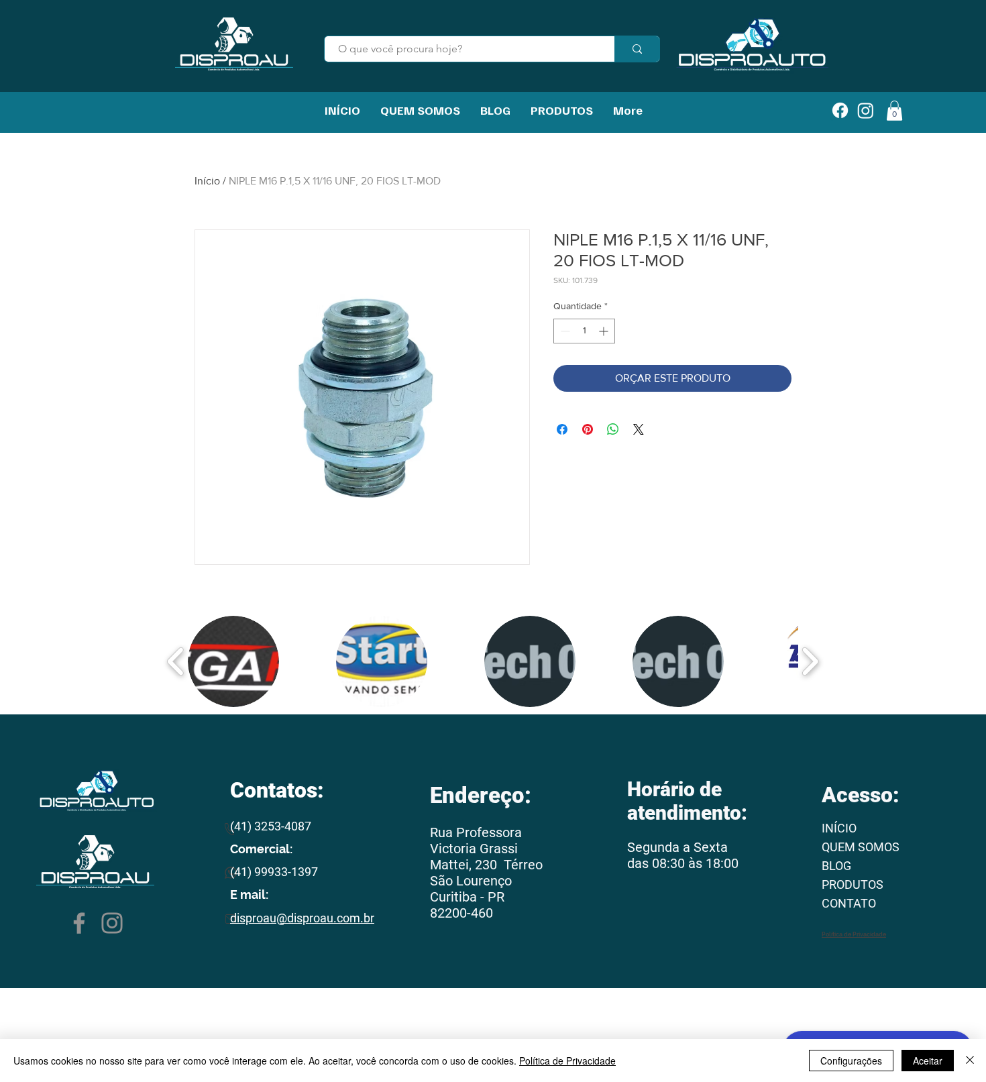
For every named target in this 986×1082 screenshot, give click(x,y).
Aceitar (927, 1060)
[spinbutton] (584, 331)
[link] (894, 111)
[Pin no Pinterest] (588, 429)
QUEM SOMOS (860, 847)
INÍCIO (839, 828)
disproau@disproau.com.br (302, 918)
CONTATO (849, 903)
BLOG (836, 866)
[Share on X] (639, 429)
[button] (233, 661)
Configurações (851, 1060)
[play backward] (176, 661)
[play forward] (810, 661)
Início (207, 180)
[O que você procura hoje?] (636, 49)
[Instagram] (112, 923)
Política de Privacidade (567, 1060)
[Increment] (604, 331)
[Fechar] (970, 1060)
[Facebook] (79, 923)
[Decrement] (563, 331)
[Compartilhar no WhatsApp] (613, 429)
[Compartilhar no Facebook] (562, 429)
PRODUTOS (852, 884)
